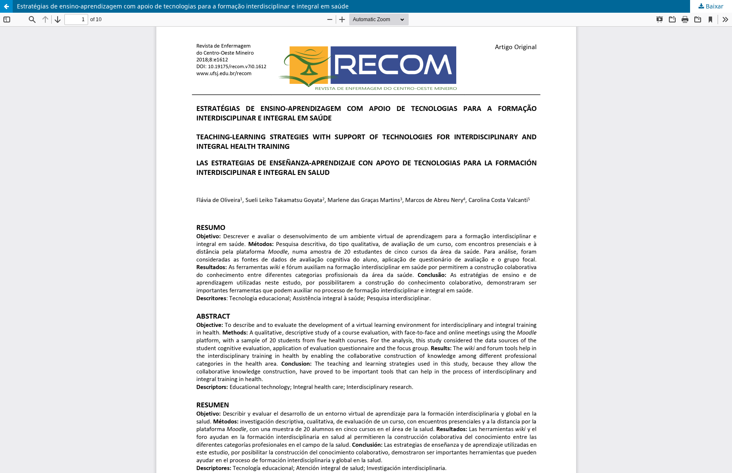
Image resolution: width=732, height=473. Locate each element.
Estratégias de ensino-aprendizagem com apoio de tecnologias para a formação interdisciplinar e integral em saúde (183, 6)
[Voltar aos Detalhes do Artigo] (6, 6)
